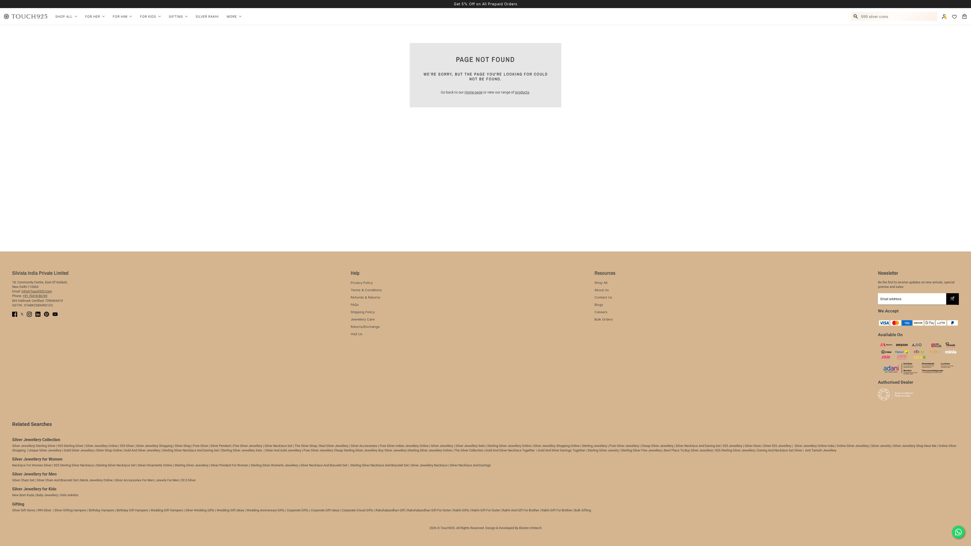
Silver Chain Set (23, 480)
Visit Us (356, 334)
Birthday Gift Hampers (132, 510)
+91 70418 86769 (35, 296)
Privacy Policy (362, 283)
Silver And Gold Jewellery (283, 450)
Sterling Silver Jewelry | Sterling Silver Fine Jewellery (625, 450)
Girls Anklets (69, 495)
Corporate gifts (297, 510)
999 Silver (44, 510)
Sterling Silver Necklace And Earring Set (190, 450)
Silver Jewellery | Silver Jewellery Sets (458, 446)
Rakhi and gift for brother (520, 510)
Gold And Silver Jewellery (142, 450)
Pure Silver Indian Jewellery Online (404, 446)
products (522, 92)
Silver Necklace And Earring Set (698, 446)
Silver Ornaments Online (155, 465)
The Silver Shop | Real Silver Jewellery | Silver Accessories (336, 446)
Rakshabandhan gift (390, 510)
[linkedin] (37, 314)
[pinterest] (46, 314)
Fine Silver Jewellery (247, 446)
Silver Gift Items (23, 510)
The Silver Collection (468, 450)
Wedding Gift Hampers (166, 510)
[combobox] (898, 16)
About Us (601, 290)
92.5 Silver (188, 480)
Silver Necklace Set (278, 446)
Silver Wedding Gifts (199, 510)
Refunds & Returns (365, 297)
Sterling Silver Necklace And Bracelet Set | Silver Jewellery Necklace (399, 465)
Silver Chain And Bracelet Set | (58, 480)
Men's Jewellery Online (96, 480)
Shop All (600, 283)
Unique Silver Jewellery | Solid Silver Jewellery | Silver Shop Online (75, 450)
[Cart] (964, 16)
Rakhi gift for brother (556, 510)
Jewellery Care (363, 319)
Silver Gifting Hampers (70, 510)
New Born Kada (23, 495)
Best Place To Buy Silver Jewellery (688, 450)
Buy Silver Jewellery (392, 450)
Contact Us (603, 297)
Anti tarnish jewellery (820, 450)
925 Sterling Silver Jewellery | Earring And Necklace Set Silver (758, 450)
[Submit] (952, 299)
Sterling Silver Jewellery (191, 465)
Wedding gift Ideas (230, 510)
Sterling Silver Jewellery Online (430, 450)
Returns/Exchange (365, 327)
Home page (473, 92)
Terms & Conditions (366, 290)
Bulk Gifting (582, 510)
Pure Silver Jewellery (318, 450)
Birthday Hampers (101, 510)
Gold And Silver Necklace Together (510, 450)
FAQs (355, 305)
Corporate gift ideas (325, 510)
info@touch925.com (36, 291)
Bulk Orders (603, 319)
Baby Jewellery (47, 495)
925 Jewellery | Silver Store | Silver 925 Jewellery (757, 446)
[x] (22, 314)
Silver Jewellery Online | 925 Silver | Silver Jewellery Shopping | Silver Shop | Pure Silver (146, 446)
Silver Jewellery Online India (814, 446)
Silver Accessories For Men (134, 480)
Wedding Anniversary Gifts (265, 510)
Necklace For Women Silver (32, 465)
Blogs (598, 305)
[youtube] (55, 314)
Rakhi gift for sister (485, 510)
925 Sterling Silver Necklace (74, 465)
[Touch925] (25, 16)
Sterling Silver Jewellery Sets (241, 450)
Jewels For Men (167, 480)
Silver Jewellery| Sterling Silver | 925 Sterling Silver (48, 446)
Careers (600, 312)
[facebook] (14, 314)
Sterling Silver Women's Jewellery (274, 465)
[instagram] (29, 314)
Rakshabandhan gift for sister (429, 510)
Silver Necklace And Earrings (470, 465)
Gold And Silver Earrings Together (561, 450)
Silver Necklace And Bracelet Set (323, 465)
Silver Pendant (220, 446)
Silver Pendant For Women (229, 465)
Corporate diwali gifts (357, 510)
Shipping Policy (363, 312)
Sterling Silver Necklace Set (116, 465)
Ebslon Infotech (530, 528)
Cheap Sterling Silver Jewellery (356, 450)
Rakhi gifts (461, 510)
